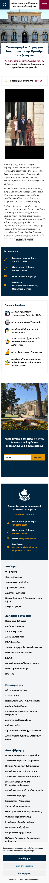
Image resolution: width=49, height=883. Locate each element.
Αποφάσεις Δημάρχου (15, 795)
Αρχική (8, 61)
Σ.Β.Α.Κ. (8, 658)
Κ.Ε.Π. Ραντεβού (13, 642)
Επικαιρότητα (20, 61)
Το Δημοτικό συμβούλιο (17, 582)
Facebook (19, 514)
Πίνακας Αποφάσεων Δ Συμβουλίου (22, 755)
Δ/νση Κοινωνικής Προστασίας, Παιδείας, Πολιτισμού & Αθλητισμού (26, 341)
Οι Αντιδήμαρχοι (13, 577)
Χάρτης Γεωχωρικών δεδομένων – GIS (23, 647)
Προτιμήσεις (24, 873)
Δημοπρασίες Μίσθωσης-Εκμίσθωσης (23, 730)
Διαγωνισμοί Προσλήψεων (18, 720)
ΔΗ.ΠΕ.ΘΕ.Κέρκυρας (14, 636)
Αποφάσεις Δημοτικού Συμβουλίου (22, 760)
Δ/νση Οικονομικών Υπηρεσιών (26, 352)
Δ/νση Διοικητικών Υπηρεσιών (26, 322)
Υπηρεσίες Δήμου (13, 606)
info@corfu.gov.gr (27, 276)
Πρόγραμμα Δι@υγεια (15, 621)
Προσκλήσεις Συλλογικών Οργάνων (22, 700)
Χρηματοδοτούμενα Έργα (17, 806)
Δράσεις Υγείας (12, 725)
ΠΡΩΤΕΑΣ (9, 673)
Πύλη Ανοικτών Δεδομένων (18, 652)
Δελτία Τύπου (36, 61)
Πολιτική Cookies (16, 879)
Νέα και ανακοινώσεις (16, 690)
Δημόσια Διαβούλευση (16, 706)
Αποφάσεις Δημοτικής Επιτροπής (21, 771)
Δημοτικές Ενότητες (15, 593)
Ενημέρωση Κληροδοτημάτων (19, 822)
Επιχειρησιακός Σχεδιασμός (18, 832)
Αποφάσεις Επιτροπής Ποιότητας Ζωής (24, 790)
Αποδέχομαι (24, 858)
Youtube (30, 514)
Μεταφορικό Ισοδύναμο (17, 668)
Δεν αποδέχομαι (24, 865)
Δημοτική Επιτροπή (14, 587)
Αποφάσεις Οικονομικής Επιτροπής (22, 776)
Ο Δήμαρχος (11, 571)
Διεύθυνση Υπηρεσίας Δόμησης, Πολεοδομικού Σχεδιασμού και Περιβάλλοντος (26, 362)
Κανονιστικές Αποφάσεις (17, 801)
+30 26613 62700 (19, 261)
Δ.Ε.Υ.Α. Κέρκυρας (13, 631)
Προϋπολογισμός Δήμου (17, 827)
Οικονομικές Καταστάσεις (18, 816)
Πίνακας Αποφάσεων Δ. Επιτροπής (22, 766)
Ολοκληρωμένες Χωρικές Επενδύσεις (23, 811)
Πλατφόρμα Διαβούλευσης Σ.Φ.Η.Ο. (22, 663)
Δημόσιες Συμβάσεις (15, 626)
